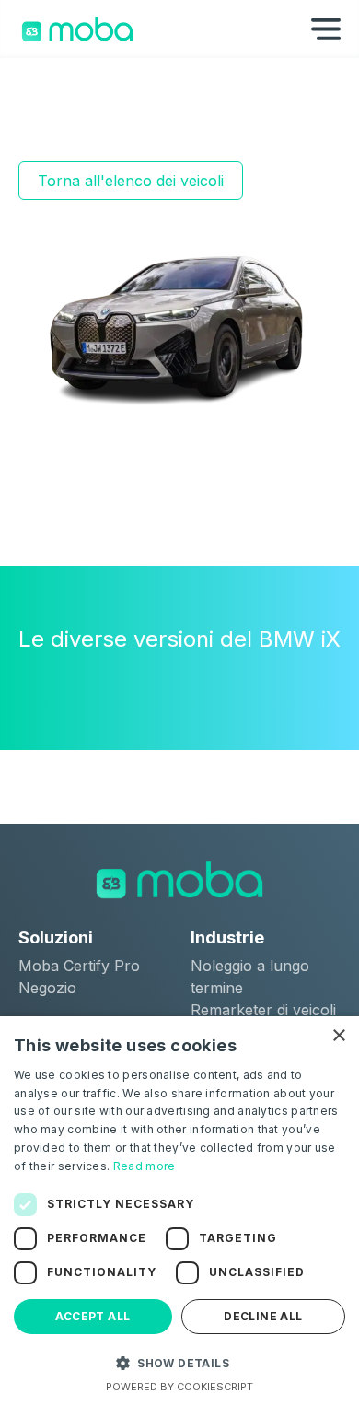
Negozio (47, 987)
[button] (179, 1362)
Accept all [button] (92, 1316)
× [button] (338, 1036)
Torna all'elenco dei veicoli (131, 180)
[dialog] (179, 1211)
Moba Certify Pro (79, 965)
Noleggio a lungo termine (250, 976)
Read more (144, 1166)
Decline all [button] (263, 1316)
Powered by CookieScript (179, 1386)
